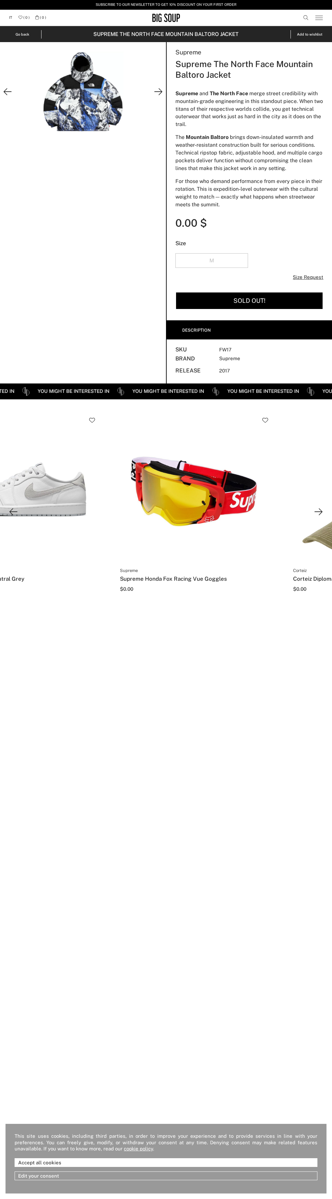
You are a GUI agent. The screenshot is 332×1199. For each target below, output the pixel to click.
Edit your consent (38, 1176)
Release (188, 371)
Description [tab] (196, 330)
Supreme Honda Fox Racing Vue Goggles (173, 579)
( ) (26, 17)
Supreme (188, 52)
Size (180, 243)
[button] (7, 92)
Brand (185, 359)
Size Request (308, 277)
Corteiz (300, 570)
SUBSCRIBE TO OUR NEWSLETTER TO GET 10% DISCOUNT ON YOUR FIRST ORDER (166, 4)
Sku (181, 350)
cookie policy (138, 1148)
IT (10, 17)
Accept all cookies (39, 1162)
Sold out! (249, 300)
